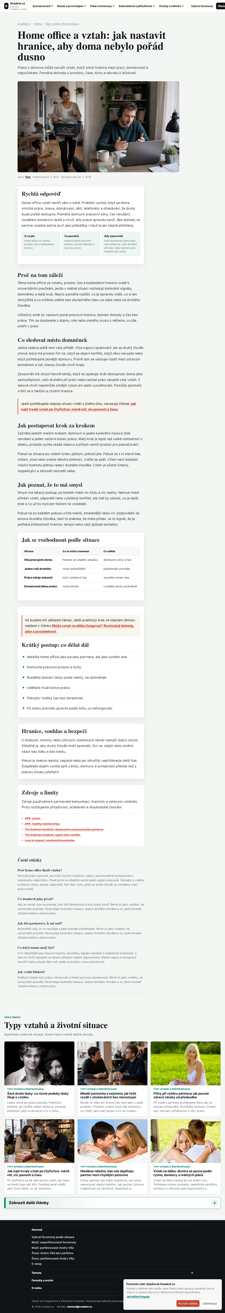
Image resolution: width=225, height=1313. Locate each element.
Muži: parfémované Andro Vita (53, 1247)
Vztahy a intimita (170, 6)
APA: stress (32, 818)
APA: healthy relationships (42, 823)
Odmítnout (210, 1303)
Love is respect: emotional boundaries (50, 840)
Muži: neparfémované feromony (54, 1242)
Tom (27, 176)
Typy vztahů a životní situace (62, 23)
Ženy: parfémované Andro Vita (53, 1258)
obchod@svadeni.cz (79, 1306)
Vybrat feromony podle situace (53, 1237)
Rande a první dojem (70, 6)
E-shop (37, 1263)
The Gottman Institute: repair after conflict (52, 835)
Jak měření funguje (138, 1296)
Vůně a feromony (101, 6)
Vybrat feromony (202, 6)
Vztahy (38, 23)
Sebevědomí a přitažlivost (135, 6)
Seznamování (41, 6)
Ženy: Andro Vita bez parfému (52, 1253)
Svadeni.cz (24, 23)
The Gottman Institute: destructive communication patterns (64, 829)
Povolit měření (188, 1303)
